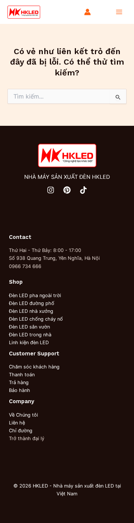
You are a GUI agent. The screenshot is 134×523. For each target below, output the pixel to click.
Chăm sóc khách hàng (34, 367)
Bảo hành (19, 390)
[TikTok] (83, 190)
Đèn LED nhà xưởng (31, 311)
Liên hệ (17, 423)
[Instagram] (50, 190)
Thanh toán (22, 374)
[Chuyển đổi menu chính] (119, 11)
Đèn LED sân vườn (29, 327)
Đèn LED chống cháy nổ (36, 319)
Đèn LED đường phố (31, 303)
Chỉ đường (20, 430)
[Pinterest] (67, 190)
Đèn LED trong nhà (30, 334)
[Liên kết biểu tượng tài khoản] (87, 12)
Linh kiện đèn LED (29, 342)
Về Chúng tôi (23, 415)
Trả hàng (19, 382)
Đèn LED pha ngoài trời (35, 295)
